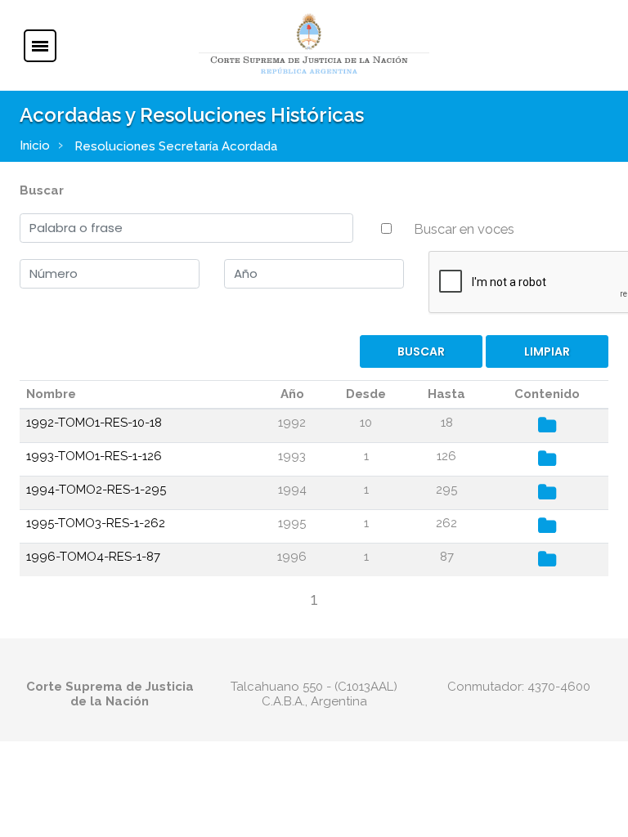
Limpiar (547, 351)
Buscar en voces (464, 229)
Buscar (42, 190)
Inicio (35, 145)
